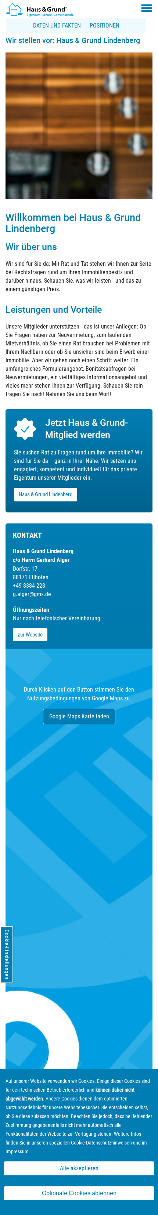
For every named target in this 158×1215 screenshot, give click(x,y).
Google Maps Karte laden (79, 716)
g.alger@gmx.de (32, 594)
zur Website (30, 634)
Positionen (104, 25)
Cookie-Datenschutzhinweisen (101, 1143)
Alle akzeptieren (79, 1168)
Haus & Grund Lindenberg (45, 494)
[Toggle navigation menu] (146, 8)
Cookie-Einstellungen (6, 954)
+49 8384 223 (29, 585)
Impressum (17, 1151)
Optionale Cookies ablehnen (79, 1193)
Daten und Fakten (57, 25)
